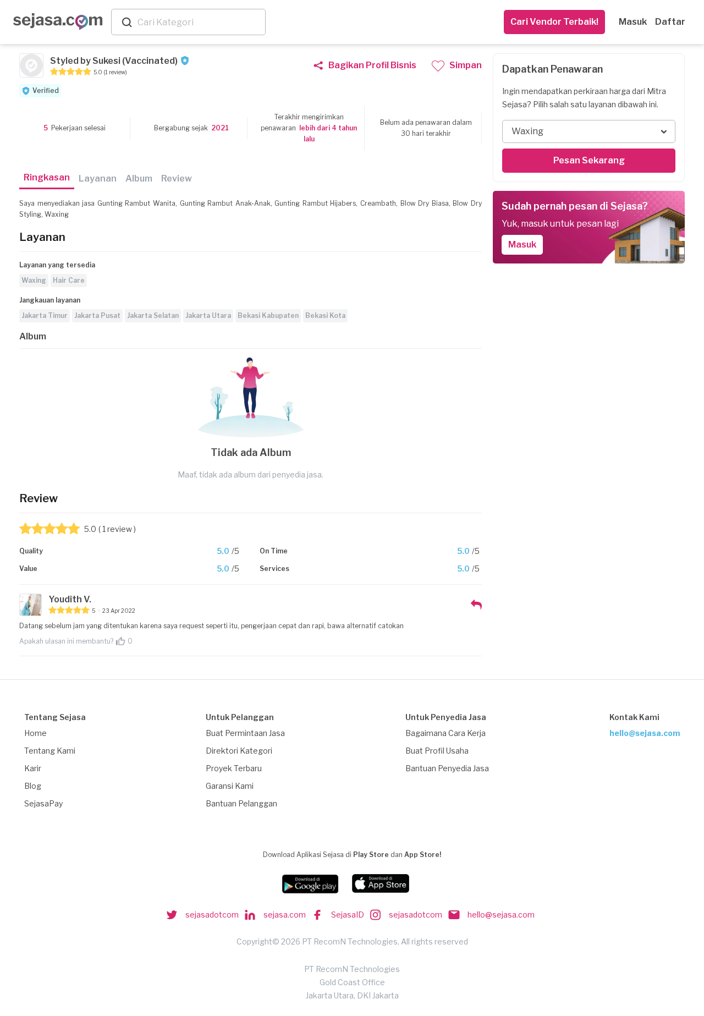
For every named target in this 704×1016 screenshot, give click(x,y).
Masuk (633, 22)
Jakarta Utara (208, 315)
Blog (32, 785)
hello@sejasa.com (644, 733)
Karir (32, 768)
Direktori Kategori (239, 750)
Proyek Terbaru (234, 768)
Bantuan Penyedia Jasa (447, 768)
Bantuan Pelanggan (241, 803)
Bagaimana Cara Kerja (445, 733)
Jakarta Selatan (153, 315)
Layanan (98, 178)
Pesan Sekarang (589, 160)
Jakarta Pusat (97, 315)
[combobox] (199, 22)
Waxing (33, 280)
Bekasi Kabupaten (268, 315)
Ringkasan (47, 177)
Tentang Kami (49, 750)
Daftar (670, 22)
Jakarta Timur (44, 315)
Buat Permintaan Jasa (245, 733)
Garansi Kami (230, 785)
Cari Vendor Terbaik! (554, 22)
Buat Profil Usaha (437, 750)
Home (35, 733)
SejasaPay (43, 803)
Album (138, 178)
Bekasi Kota (325, 315)
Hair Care (69, 280)
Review (176, 178)
